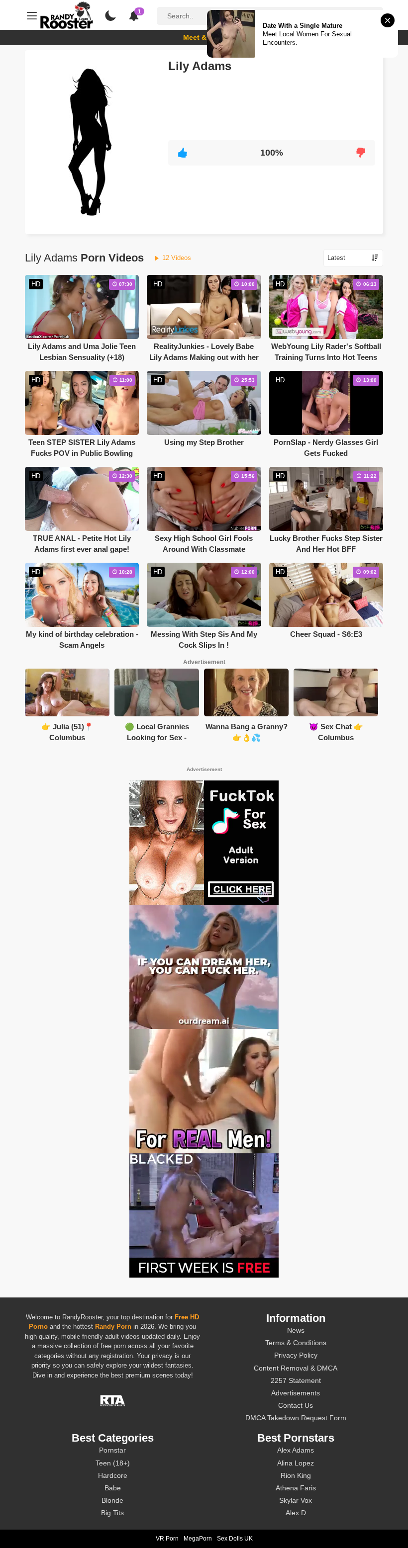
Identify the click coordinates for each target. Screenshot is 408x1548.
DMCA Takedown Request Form (295, 1418)
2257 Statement (296, 1380)
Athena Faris (296, 1488)
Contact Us (295, 1405)
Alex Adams (295, 1450)
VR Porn (167, 1538)
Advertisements (295, 1393)
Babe (112, 1488)
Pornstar (112, 1450)
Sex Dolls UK (235, 1538)
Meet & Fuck (204, 37)
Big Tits (112, 1513)
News (296, 1330)
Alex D (296, 1513)
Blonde (112, 1500)
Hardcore (112, 1475)
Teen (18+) (113, 1463)
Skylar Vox (295, 1500)
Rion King (296, 1475)
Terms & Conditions (295, 1343)
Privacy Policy (295, 1355)
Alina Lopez (295, 1463)
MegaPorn (198, 1538)
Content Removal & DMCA (295, 1368)
